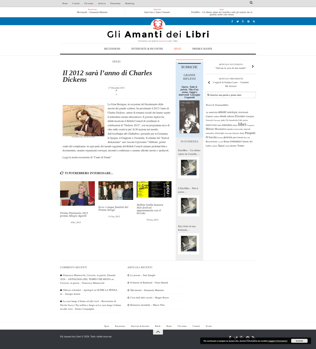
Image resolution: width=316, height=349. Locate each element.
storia (227, 146)
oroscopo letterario (232, 133)
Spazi (177, 48)
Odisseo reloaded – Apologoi (78, 289)
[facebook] (232, 21)
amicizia (213, 112)
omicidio (210, 133)
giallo (223, 120)
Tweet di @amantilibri (217, 104)
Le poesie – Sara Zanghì (142, 275)
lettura (235, 125)
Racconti (247, 137)
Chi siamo (88, 3)
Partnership (115, 3)
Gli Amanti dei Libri (158, 30)
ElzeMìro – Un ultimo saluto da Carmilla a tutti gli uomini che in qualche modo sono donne (221, 13)
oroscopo (219, 133)
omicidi (246, 129)
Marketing (129, 3)
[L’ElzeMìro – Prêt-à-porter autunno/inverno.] (188, 205)
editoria (230, 116)
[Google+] (243, 21)
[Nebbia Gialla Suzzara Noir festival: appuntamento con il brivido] (154, 189)
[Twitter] (238, 21)
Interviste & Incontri (147, 48)
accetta (299, 340)
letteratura (227, 125)
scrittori (214, 146)
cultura (216, 116)
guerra (245, 120)
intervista (211, 125)
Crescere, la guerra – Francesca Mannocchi (82, 282)
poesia (228, 137)
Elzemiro (240, 116)
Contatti (76, 3)
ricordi (220, 141)
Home (65, 3)
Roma (226, 141)
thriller (233, 145)
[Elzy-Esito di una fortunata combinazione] (188, 243)
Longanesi (250, 125)
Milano (210, 129)
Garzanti (217, 120)
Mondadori (220, 128)
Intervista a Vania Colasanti (157, 12)
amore (222, 111)
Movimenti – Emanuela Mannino (92, 12)
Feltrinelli (209, 120)
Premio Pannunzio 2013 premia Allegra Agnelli (74, 214)
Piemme (220, 137)
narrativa (230, 129)
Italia (219, 125)
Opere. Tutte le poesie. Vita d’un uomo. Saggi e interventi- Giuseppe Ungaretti (189, 92)
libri (242, 124)
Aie (207, 112)
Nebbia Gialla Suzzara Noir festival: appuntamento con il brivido (150, 209)
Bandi (157, 326)
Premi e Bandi (202, 48)
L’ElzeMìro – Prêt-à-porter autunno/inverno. (188, 190)
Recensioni (112, 48)
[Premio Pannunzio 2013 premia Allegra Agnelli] (77, 193)
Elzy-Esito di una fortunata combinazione (187, 228)
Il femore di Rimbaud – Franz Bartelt (149, 282)
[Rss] (254, 21)
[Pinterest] (248, 21)
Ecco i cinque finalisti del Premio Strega (113, 208)
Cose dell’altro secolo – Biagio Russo (149, 297)
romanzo (236, 141)
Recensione (212, 141)
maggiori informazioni (277, 341)
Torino (240, 145)
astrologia (232, 112)
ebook (223, 116)
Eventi (209, 326)
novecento (238, 129)
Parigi (242, 133)
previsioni (238, 137)
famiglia (250, 116)
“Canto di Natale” (102, 157)
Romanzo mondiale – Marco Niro (147, 304)
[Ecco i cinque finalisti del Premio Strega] (115, 190)
